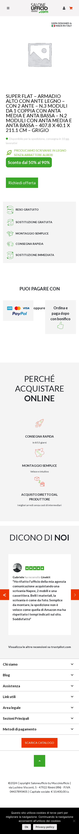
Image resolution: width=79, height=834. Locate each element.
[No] (74, 821)
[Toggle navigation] (8, 8)
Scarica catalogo (39, 742)
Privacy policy (45, 827)
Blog (39, 674)
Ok (26, 827)
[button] (64, 8)
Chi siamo (39, 664)
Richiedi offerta (22, 182)
